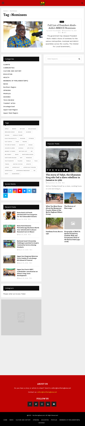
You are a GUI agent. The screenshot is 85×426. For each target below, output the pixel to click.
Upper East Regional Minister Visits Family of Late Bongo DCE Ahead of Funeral (27, 258)
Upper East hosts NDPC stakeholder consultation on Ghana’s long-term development (27, 272)
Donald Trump (17, 135)
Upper (7, 167)
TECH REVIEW (8, 100)
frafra (24, 141)
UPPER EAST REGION (29, 167)
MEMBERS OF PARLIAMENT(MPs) (15, 81)
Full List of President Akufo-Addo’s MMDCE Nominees (62, 26)
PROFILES (7, 93)
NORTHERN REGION (10, 157)
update (28, 164)
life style (30, 148)
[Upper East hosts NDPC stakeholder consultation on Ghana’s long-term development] (9, 272)
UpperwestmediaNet (23, 170)
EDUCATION (7, 74)
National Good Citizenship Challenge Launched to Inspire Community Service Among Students (28, 244)
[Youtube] (53, 404)
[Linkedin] (47, 404)
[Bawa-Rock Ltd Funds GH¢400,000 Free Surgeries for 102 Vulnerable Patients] (9, 216)
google (20, 148)
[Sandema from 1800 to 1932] (54, 223)
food (17, 141)
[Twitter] (36, 404)
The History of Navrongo (69, 207)
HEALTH (6, 77)
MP (32, 151)
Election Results (10, 138)
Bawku (14, 128)
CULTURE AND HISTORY (12, 71)
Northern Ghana (27, 154)
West (6, 173)
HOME (5, 420)
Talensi (19, 160)
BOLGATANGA (32, 128)
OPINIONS (7, 90)
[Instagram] (42, 404)
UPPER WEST (9, 170)
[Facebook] (30, 404)
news (16, 154)
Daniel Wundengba (54, 30)
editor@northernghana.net (47, 392)
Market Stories (10, 151)
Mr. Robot (8, 154)
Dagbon (28, 132)
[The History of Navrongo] (73, 198)
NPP (21, 157)
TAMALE (28, 160)
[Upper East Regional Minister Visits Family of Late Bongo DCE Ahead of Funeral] (9, 259)
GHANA (30, 144)
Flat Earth (8, 141)
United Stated (18, 164)
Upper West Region (10, 113)
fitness (31, 138)
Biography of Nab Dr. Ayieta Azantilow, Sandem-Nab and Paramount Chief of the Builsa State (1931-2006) (72, 236)
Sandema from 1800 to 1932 (54, 232)
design (7, 135)
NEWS (61, 21)
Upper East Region (10, 110)
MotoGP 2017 (23, 151)
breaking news (10, 132)
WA (34, 170)
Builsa (20, 132)
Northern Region (9, 87)
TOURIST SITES (9, 103)
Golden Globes (10, 148)
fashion (22, 138)
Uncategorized (9, 106)
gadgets (22, 144)
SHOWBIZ (7, 97)
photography (9, 160)
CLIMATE (6, 64)
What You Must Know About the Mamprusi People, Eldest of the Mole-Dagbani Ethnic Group (54, 210)
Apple (7, 128)
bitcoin (22, 128)
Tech (36, 160)
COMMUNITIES (8, 68)
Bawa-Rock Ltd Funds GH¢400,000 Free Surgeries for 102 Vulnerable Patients (27, 214)
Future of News (10, 144)
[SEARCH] (79, 59)
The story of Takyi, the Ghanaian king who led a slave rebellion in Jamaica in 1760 (63, 177)
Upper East (16, 167)
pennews (29, 157)
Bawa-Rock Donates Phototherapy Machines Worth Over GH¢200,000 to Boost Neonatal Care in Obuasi (28, 228)
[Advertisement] (62, 101)
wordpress (15, 173)
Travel (7, 164)
